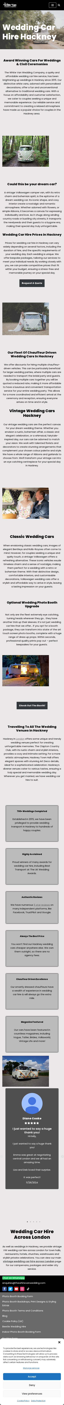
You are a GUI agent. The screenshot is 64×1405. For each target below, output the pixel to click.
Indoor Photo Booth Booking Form (21, 1331)
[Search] (59, 5)
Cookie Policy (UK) (12, 1321)
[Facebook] (4, 1289)
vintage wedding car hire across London (28, 1261)
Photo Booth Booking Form (17, 1296)
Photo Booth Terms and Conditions (22, 1310)
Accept (32, 1376)
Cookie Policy (23, 1400)
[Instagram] (22, 1289)
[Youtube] (16, 1289)
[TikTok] (28, 1289)
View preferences (32, 1393)
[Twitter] (10, 1289)
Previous (1, 1156)
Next (62, 1156)
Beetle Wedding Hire (14, 1326)
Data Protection (38, 1400)
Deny (32, 1385)
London (20, 738)
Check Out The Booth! (32, 705)
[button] (59, 1342)
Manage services (31, 1368)
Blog (4, 1316)
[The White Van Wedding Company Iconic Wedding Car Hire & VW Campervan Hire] (11, 5)
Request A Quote (32, 283)
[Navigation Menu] (52, 5)
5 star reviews (42, 904)
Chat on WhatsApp (13, 1278)
